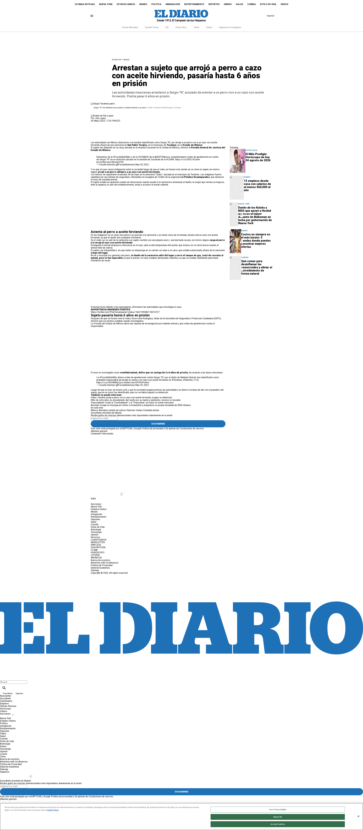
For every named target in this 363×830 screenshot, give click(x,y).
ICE (167, 27)
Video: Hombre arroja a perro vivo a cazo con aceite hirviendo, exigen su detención (132, 397)
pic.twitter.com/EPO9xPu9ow (134, 382)
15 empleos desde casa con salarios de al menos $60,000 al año (257, 185)
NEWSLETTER (98, 542)
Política (156, 4)
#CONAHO (143, 157)
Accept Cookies (278, 824)
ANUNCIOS (96, 557)
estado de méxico (117, 410)
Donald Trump (152, 27)
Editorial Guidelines (100, 567)
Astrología (251, 150)
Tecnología (96, 532)
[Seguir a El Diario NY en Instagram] (108, 492)
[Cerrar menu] (3, 677)
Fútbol (209, 27)
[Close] (358, 816)
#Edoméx (188, 380)
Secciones (5, 713)
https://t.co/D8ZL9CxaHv (187, 159)
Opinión (94, 534)
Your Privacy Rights (277, 809)
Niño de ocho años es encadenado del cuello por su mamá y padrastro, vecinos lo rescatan (136, 400)
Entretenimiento (194, 4)
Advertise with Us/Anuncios (104, 562)
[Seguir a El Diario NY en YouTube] (115, 492)
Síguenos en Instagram (230, 27)
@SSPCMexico (162, 157)
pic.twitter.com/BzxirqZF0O (110, 162)
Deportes (214, 4)
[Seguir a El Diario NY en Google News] (128, 492)
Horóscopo (5, 708)
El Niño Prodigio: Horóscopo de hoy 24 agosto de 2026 (258, 157)
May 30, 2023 (142, 164)
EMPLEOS (96, 545)
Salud (239, 4)
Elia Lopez (100, 118)
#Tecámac (177, 380)
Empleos (4, 703)
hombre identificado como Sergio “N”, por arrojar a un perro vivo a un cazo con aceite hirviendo (154, 143)
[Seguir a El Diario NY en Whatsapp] (149, 492)
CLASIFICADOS (98, 539)
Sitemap (95, 570)
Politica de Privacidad (101, 565)
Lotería (3, 754)
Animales (103, 410)
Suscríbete (8, 693)
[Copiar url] (97, 132)
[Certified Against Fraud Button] (101, 575)
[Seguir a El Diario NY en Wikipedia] (142, 492)
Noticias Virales (135, 410)
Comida (251, 4)
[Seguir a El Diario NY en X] (101, 492)
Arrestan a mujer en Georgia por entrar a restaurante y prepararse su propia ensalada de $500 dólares (141, 405)
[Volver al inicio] (181, 584)
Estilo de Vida (268, 4)
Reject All (277, 817)
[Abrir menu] (92, 16)
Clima (196, 27)
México (94, 410)
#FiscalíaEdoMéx (121, 157)
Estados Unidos (126, 4)
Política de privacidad (152, 428)
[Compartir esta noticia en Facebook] (101, 123)
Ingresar (270, 16)
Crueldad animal (151, 410)
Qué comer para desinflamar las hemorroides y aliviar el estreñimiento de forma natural (256, 267)
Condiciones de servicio (192, 428)
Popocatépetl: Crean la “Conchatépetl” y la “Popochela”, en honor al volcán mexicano (132, 402)
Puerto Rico (181, 27)
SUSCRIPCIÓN (98, 547)
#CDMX (170, 159)
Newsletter (5, 696)
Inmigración (173, 4)
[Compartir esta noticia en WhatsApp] (94, 123)
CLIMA (94, 550)
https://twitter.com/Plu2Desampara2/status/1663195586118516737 (125, 312)
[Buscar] (4, 688)
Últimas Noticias (85, 4)
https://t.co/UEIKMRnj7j (108, 382)
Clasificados (6, 701)
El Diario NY (116, 60)
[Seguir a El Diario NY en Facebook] (94, 492)
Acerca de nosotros (100, 560)
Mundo (143, 4)
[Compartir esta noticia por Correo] (115, 123)
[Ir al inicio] (181, 446)
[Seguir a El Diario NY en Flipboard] (135, 492)
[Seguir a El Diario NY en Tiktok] (122, 492)
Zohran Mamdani (130, 27)
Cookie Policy (52, 810)
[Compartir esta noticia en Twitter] (108, 123)
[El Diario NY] (181, 15)
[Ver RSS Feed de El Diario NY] (156, 492)
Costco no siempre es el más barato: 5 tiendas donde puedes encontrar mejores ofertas (256, 241)
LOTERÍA (95, 555)
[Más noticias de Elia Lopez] (102, 115)
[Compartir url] (94, 138)
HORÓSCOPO (97, 552)
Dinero (228, 4)
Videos (284, 4)
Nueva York (105, 4)
